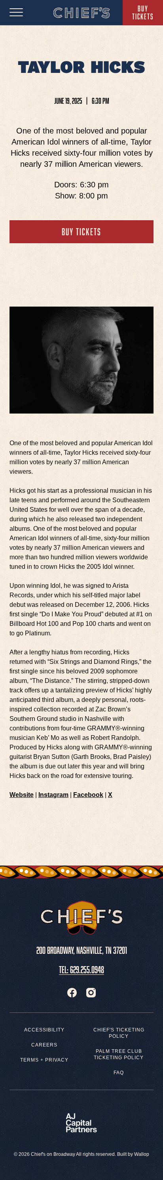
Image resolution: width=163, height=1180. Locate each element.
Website (21, 794)
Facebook (88, 794)
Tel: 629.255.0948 (81, 968)
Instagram (53, 794)
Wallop (141, 1154)
